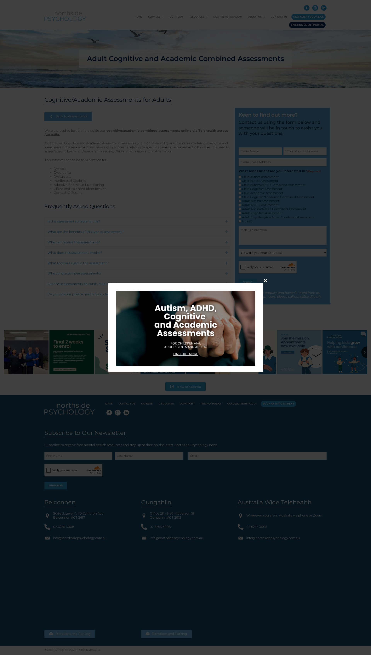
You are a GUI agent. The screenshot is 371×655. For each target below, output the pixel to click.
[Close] (265, 280)
